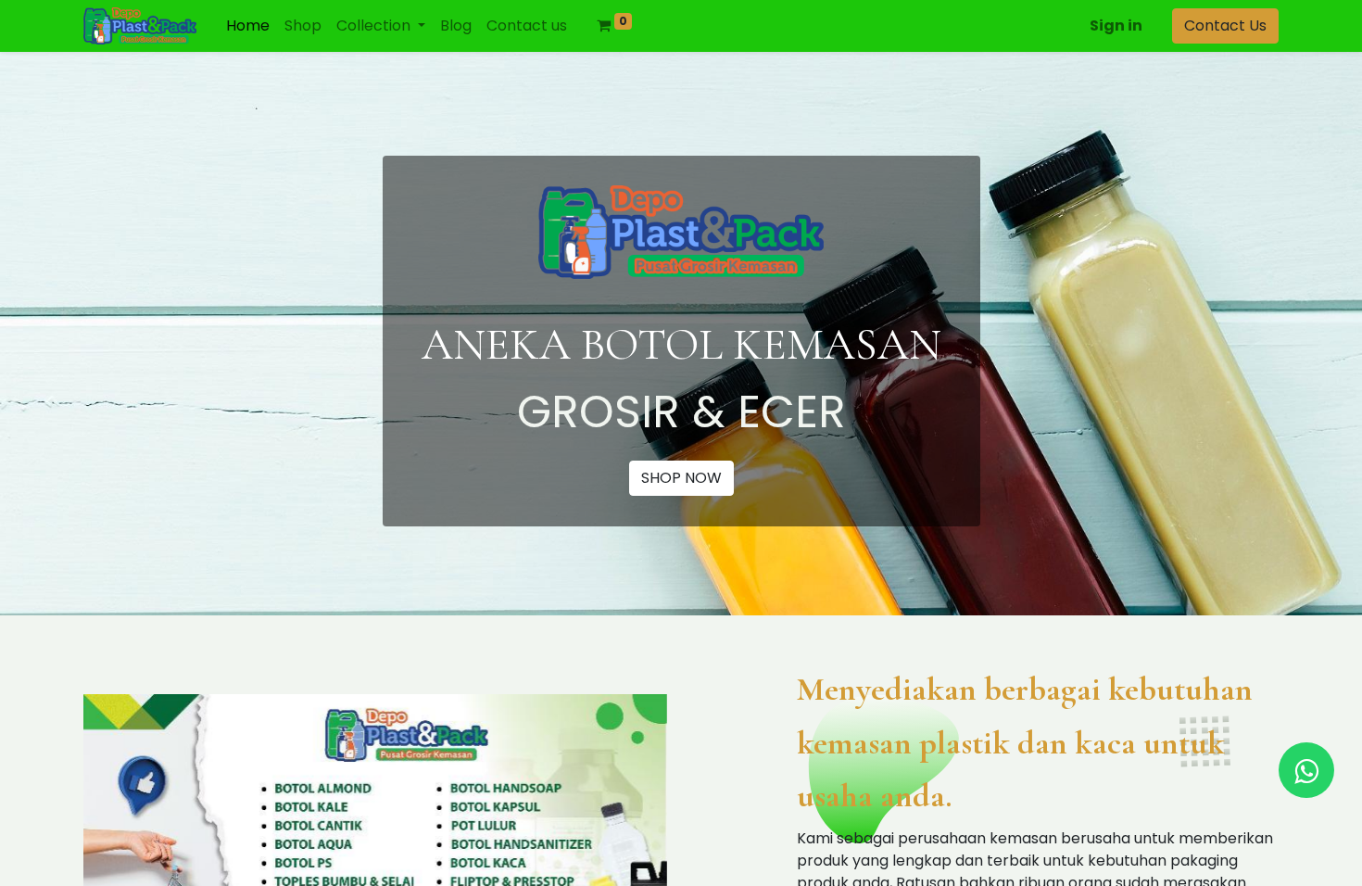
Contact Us (1225, 25)
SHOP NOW (681, 477)
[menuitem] (248, 25)
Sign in (1116, 25)
